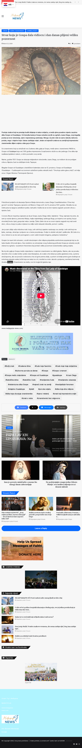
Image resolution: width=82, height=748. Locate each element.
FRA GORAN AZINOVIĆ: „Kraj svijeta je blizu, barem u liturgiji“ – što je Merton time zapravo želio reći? (14, 516)
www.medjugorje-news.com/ (12, 328)
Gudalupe (12, 151)
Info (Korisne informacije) (10, 728)
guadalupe (57, 375)
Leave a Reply (41, 528)
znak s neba (28, 398)
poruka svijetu (45, 389)
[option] (41, 436)
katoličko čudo (30, 380)
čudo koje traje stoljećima (66, 366)
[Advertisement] (41, 113)
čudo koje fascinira (43, 366)
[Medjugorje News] (17, 16)
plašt (32, 389)
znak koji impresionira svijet (65, 394)
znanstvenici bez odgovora (49, 398)
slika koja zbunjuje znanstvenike (19, 394)
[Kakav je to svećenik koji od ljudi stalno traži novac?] (7, 620)
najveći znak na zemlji (42, 384)
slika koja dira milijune (64, 389)
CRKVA (5, 31)
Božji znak (10, 366)
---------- (69, 741)
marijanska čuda (47, 380)
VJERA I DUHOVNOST (17, 31)
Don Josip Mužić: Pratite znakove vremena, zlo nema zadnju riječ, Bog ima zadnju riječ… (25, 438)
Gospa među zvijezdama (16, 375)
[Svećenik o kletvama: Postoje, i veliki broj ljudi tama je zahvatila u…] (68, 503)
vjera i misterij (43, 394)
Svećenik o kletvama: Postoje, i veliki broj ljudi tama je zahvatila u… (68, 515)
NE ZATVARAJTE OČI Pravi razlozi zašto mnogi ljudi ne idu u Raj (38, 598)
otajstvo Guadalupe (17, 389)
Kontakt (4, 732)
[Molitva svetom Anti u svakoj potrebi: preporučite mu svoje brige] (41, 503)
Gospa (45, 371)
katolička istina (12, 380)
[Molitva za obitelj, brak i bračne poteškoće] (7, 639)
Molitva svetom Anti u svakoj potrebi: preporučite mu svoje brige (40, 515)
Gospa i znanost (60, 371)
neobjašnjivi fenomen (65, 384)
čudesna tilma (25, 366)
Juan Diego (72, 375)
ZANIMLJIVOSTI (32, 31)
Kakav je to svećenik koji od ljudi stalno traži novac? (34, 617)
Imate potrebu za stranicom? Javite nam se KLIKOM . (47, 741)
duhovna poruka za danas (26, 371)
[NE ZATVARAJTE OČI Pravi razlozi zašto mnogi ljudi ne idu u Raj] (7, 187)
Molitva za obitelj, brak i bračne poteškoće (29, 2)
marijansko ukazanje (67, 380)
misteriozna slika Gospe (18, 384)
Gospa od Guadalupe (39, 375)
